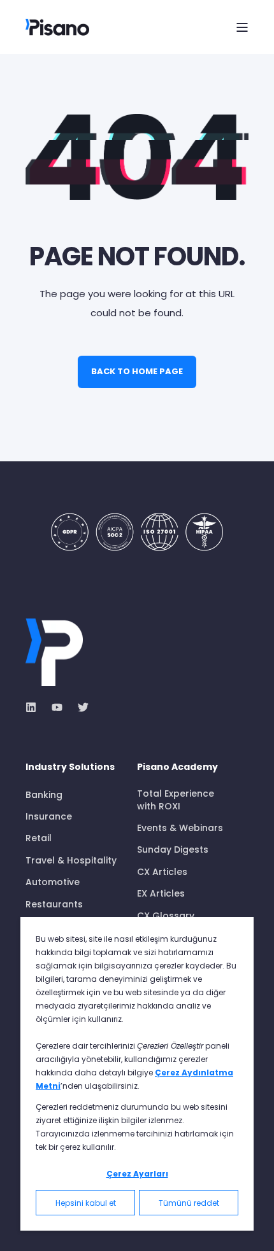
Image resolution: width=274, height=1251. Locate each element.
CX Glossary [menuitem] (165, 915)
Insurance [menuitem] (48, 816)
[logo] (54, 652)
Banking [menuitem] (43, 794)
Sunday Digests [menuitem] (172, 849)
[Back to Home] (57, 26)
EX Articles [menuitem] (161, 893)
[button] (19, 1232)
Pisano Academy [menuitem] (177, 767)
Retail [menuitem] (38, 838)
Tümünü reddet (189, 1203)
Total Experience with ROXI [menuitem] (175, 800)
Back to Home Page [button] (137, 371)
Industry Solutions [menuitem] (70, 767)
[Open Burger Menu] (242, 27)
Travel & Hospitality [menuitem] (71, 860)
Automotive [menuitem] (52, 882)
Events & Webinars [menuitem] (180, 827)
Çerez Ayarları (137, 1173)
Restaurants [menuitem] (54, 904)
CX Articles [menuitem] (162, 871)
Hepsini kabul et (85, 1203)
